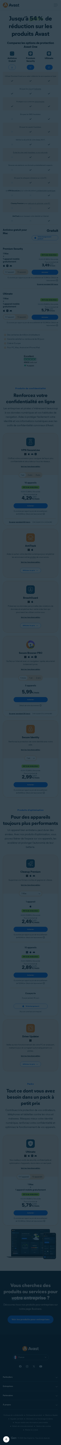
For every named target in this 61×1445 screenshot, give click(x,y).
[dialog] (30, 722)
